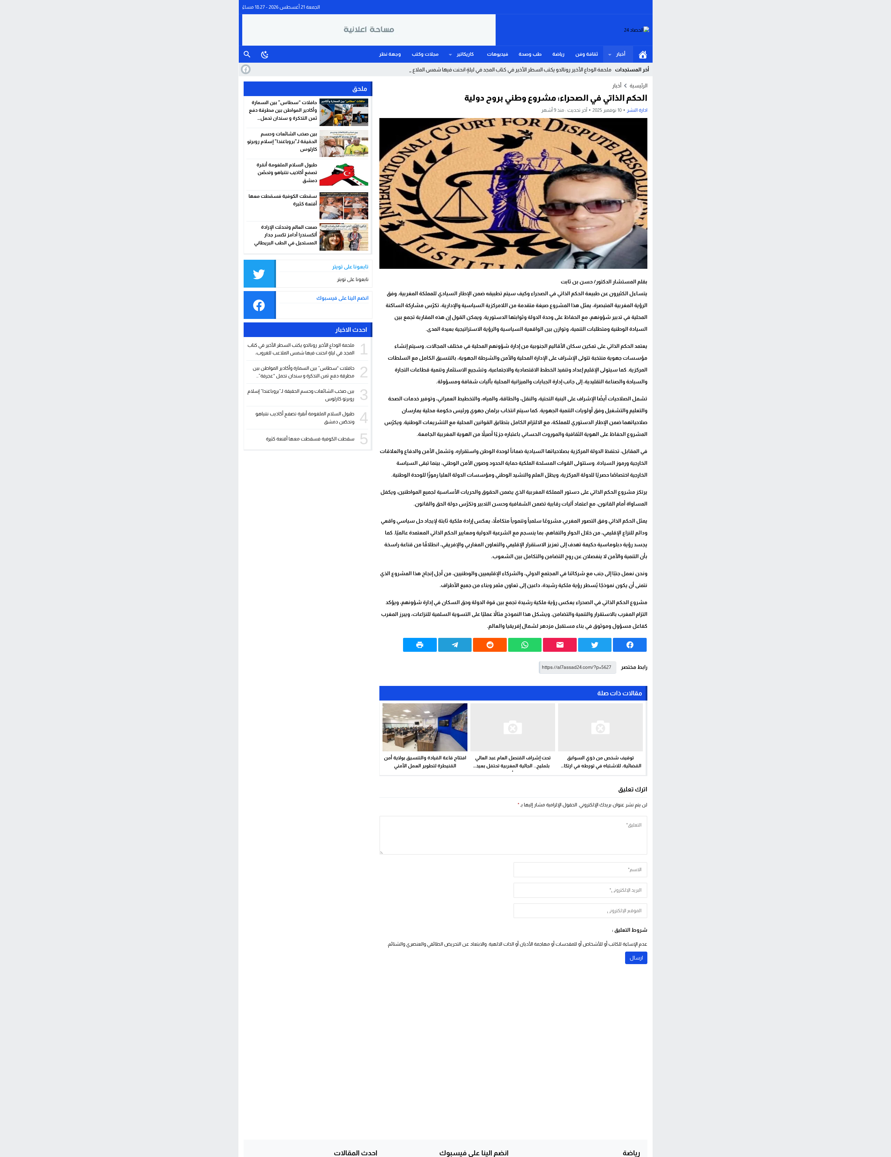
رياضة (558, 54)
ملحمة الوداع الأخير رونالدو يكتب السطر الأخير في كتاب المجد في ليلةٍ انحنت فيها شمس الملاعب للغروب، (500, 69)
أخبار (620, 54)
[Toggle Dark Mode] (264, 54)
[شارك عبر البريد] (560, 645)
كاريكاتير (465, 54)
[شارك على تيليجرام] (455, 645)
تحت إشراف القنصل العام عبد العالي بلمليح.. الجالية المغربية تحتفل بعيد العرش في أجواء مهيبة (513, 765)
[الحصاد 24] (572, 30)
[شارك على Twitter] (595, 645)
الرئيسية (643, 54)
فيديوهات (497, 54)
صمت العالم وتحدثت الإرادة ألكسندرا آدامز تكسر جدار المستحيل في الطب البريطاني (285, 234)
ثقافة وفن (586, 54)
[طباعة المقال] (420, 645)
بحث (247, 54)
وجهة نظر (390, 54)
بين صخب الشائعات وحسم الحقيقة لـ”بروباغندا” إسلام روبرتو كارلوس (282, 141)
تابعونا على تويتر (353, 279)
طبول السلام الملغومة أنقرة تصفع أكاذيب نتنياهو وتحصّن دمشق (287, 172)
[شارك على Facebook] (630, 645)
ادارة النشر (637, 110)
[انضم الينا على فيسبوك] (245, 69)
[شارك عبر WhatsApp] (525, 645)
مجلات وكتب (425, 54)
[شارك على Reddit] (490, 645)
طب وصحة (530, 54)
